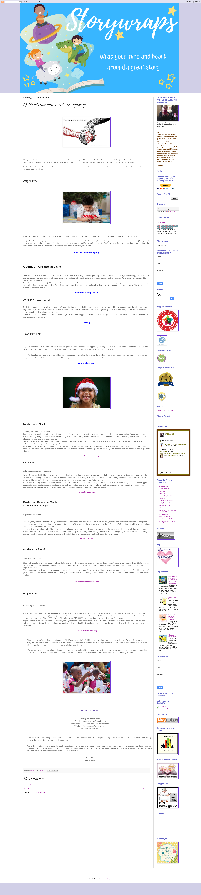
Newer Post (27, 789)
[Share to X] (52, 770)
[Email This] (48, 770)
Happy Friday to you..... (172, 598)
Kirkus (161, 508)
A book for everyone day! (172, 636)
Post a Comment (31, 785)
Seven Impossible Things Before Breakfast (167, 522)
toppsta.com (162, 493)
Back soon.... (162, 222)
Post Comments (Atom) (39, 792)
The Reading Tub (164, 505)
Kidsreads (162, 498)
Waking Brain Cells (165, 516)
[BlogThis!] (50, 770)
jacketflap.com (163, 486)
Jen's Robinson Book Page (167, 519)
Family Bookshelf (164, 503)
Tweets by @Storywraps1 (165, 410)
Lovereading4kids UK (165, 496)
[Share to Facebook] (55, 770)
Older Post (146, 789)
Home (87, 789)
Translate (172, 212)
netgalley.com (163, 491)
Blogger (109, 879)
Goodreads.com (164, 489)
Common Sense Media (166, 500)
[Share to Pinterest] (57, 770)
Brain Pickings (163, 514)
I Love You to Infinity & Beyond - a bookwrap (172, 617)
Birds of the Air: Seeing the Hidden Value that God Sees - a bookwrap (173, 580)
